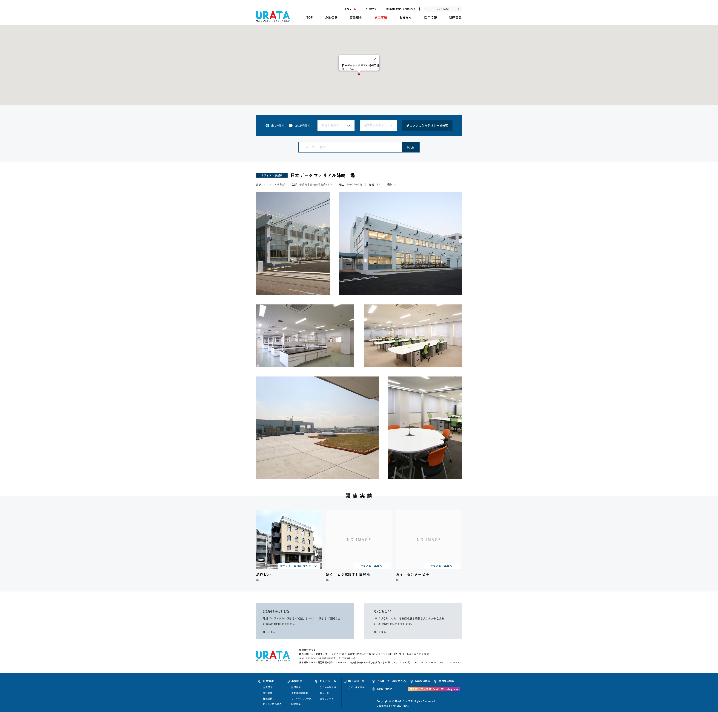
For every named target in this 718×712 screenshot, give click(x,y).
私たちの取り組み (272, 704)
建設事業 (296, 687)
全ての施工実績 (356, 687)
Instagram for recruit (402, 8)
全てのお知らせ (328, 687)
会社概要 (267, 692)
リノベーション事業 (301, 698)
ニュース (324, 692)
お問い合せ (384, 689)
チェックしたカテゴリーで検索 (427, 125)
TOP (309, 17)
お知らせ (405, 17)
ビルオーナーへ (391, 681)
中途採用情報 (446, 681)
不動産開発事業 (299, 692)
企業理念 (267, 687)
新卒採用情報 (422, 681)
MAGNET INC (400, 705)
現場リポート (327, 698)
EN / (350, 8)
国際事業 (296, 704)
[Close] (374, 59)
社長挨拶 (267, 698)
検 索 (411, 147)
